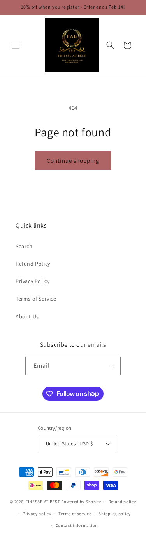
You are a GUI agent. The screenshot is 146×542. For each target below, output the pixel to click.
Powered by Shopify (81, 501)
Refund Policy (33, 263)
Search (24, 246)
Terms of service (74, 513)
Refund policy (122, 501)
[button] (15, 45)
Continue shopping (73, 160)
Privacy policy (37, 513)
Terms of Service (36, 298)
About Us (27, 316)
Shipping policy (115, 513)
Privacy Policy (32, 281)
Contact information (77, 525)
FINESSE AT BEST (43, 501)
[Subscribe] (111, 366)
